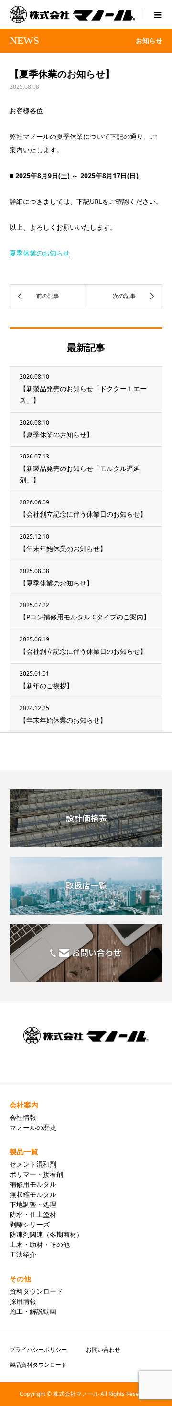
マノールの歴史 (33, 1127)
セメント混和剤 (33, 1164)
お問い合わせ (103, 1349)
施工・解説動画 (33, 1311)
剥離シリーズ (30, 1224)
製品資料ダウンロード (38, 1365)
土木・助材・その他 (40, 1244)
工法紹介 (23, 1254)
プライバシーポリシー (38, 1349)
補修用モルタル (33, 1184)
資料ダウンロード (36, 1291)
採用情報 (23, 1301)
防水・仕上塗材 (33, 1214)
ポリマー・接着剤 (36, 1174)
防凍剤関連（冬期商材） (46, 1234)
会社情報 (23, 1117)
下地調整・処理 (33, 1204)
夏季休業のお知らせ (40, 252)
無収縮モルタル (33, 1194)
